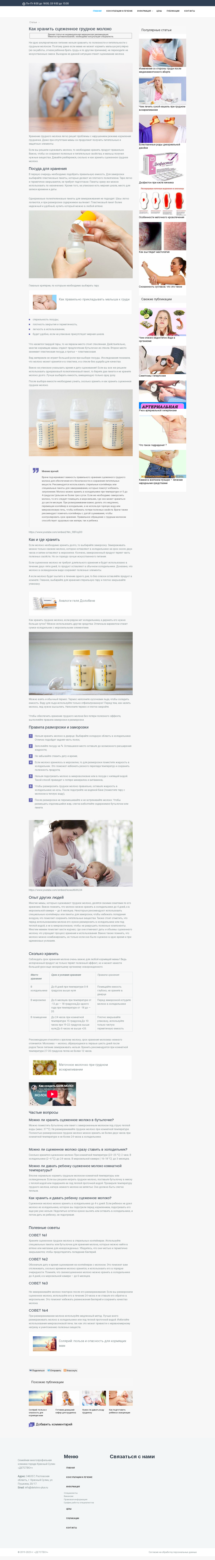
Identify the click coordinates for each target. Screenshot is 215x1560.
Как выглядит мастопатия (154, 251)
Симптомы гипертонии (152, 375)
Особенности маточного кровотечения (161, 217)
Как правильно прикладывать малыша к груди (94, 299)
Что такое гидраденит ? (153, 445)
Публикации (173, 11)
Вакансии (68, 1496)
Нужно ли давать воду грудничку (93, 1411)
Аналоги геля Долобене (77, 601)
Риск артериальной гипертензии (158, 410)
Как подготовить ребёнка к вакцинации (119, 1411)
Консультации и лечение (119, 11)
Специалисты (71, 1493)
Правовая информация (75, 1499)
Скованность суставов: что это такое (160, 286)
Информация (144, 11)
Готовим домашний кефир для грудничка (66, 1411)
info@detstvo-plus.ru (36, 1487)
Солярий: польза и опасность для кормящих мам (38, 1413)
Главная (97, 11)
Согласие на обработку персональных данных (173, 1552)
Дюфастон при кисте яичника (156, 182)
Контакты (189, 11)
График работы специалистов (79, 1502)
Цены (159, 11)
